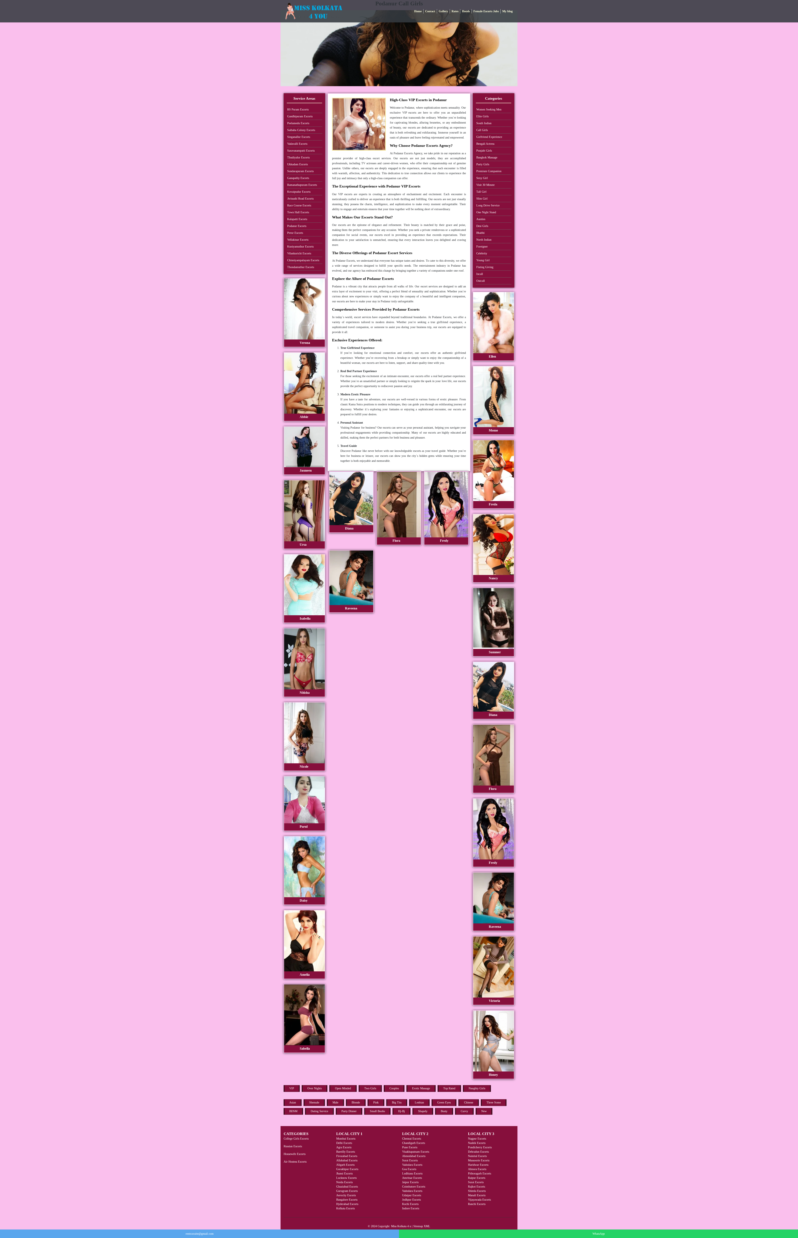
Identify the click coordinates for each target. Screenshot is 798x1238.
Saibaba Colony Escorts (301, 130)
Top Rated (449, 1088)
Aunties (480, 219)
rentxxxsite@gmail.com (200, 1233)
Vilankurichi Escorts (299, 253)
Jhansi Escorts (344, 1173)
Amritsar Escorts (412, 1177)
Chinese (468, 1102)
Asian (292, 1102)
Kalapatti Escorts (297, 219)
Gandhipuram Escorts (300, 116)
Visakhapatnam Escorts (415, 1151)
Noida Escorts (344, 1182)
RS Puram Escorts (298, 109)
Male (335, 1102)
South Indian (483, 123)
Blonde (356, 1102)
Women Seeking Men (488, 109)
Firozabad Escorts (346, 1156)
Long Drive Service (488, 205)
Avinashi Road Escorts (300, 198)
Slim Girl (482, 198)
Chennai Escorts (411, 1138)
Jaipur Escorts (410, 1182)
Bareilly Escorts (345, 1151)
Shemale (314, 1102)
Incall (479, 274)
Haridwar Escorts (478, 1164)
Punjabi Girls (484, 150)
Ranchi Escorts (476, 1204)
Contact (430, 11)
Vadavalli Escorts (297, 143)
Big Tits (396, 1102)
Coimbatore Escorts (413, 1186)
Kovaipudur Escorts (298, 191)
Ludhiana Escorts (412, 1173)
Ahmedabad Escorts (413, 1156)
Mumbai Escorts (345, 1138)
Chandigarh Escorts (413, 1143)
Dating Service (319, 1111)
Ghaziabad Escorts (347, 1186)
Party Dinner (349, 1111)
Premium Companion (488, 171)
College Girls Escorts (296, 1138)
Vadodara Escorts (412, 1164)
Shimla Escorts (477, 1191)
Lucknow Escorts (346, 1177)
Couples (394, 1088)
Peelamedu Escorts (298, 123)
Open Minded (343, 1088)
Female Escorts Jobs (486, 11)
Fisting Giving (484, 267)
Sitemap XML (421, 1226)
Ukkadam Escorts (297, 164)
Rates (455, 11)
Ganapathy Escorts (298, 178)
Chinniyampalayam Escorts (303, 260)
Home (418, 11)
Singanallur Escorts (298, 137)
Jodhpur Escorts (411, 1199)
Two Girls (370, 1088)
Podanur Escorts (296, 226)
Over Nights (314, 1088)
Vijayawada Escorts (479, 1199)
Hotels (466, 11)
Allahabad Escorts (346, 1160)
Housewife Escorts (294, 1154)
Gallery (443, 11)
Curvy (464, 1111)
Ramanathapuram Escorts (302, 184)
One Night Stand (486, 212)
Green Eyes (444, 1102)
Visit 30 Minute (485, 184)
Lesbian (419, 1102)
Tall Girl (481, 191)
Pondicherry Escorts (480, 1147)
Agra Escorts (343, 1147)
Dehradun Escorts (478, 1151)
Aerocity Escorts (346, 1195)
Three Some (493, 1102)
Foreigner (482, 246)
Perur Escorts (295, 232)
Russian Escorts (293, 1146)
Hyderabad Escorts (347, 1204)
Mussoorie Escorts (478, 1160)
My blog (507, 11)
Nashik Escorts (476, 1143)
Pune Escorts (409, 1147)
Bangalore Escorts (346, 1199)
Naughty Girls (477, 1088)
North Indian (483, 239)
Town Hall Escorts (298, 212)
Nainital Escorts (477, 1156)
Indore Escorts (410, 1208)
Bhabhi (480, 232)
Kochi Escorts (410, 1204)
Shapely (422, 1111)
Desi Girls (482, 226)
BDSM (293, 1111)
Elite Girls (482, 116)
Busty (444, 1111)
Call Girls (482, 130)
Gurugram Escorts (347, 1191)
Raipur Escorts (476, 1177)
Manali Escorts (476, 1195)
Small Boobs (377, 1111)
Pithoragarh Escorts (479, 1173)
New (484, 1111)
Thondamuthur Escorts (300, 267)
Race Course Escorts (299, 205)
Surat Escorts (410, 1160)
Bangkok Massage (486, 157)
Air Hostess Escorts (295, 1161)
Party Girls (482, 164)
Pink (376, 1102)
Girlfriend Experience (489, 137)
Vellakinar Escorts (297, 239)
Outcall (480, 280)
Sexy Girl (482, 178)
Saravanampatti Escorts (301, 150)
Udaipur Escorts (411, 1195)
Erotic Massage (421, 1088)
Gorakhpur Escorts (347, 1169)
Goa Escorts (409, 1169)
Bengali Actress (485, 143)
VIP (291, 1088)
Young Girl (483, 260)
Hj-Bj (401, 1111)
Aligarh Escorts (345, 1164)
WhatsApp (598, 1233)
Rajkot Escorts (476, 1186)
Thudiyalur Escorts (298, 157)
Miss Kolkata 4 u (401, 1226)
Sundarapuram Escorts (300, 171)
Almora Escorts (477, 1169)
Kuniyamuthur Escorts (300, 246)
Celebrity (481, 253)
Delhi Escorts (344, 1143)
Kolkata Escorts (345, 1208)
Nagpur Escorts (477, 1138)
